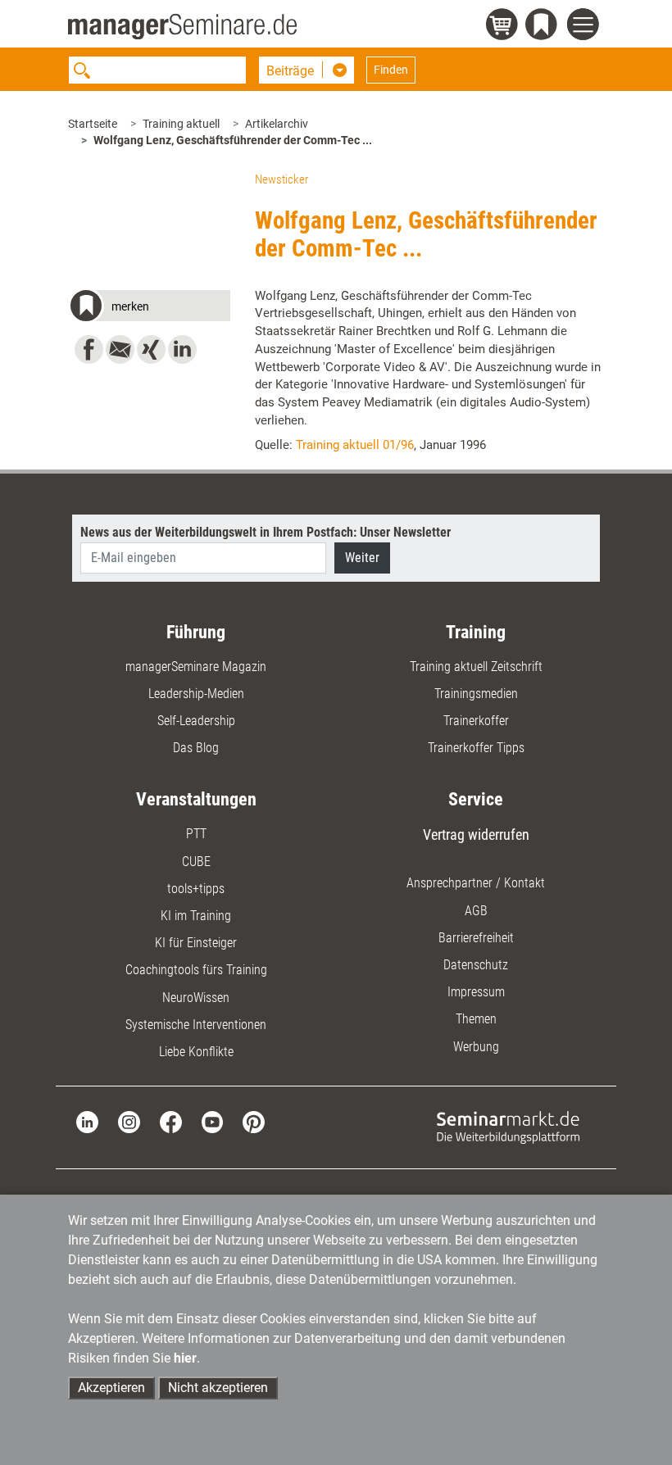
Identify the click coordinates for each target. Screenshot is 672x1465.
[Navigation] (585, 26)
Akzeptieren (111, 1387)
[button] (149, 308)
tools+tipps (196, 888)
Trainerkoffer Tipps (476, 747)
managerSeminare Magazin (195, 666)
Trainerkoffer (476, 720)
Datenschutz (475, 965)
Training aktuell (181, 123)
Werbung (476, 1047)
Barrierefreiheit (476, 938)
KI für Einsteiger (196, 942)
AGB (476, 910)
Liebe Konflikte (196, 1051)
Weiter (362, 557)
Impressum (476, 992)
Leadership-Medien (196, 693)
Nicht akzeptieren (218, 1387)
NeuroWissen (195, 997)
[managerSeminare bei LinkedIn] (87, 1121)
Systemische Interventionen (195, 1024)
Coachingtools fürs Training (196, 969)
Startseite (92, 123)
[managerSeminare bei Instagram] (129, 1121)
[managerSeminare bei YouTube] (212, 1121)
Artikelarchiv (276, 123)
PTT (196, 833)
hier (185, 1358)
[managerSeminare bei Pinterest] (253, 1121)
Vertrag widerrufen (476, 834)
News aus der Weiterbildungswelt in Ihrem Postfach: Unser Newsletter (265, 532)
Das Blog (196, 747)
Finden (391, 69)
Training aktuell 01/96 (355, 445)
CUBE (196, 861)
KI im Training (196, 915)
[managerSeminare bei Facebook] (171, 1121)
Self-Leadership (196, 720)
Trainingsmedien (476, 693)
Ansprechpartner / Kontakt (475, 883)
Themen (476, 1019)
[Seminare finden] (508, 1126)
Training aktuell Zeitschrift (476, 666)
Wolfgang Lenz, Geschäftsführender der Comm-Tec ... (232, 140)
